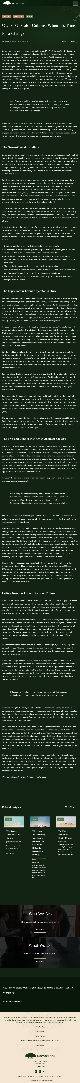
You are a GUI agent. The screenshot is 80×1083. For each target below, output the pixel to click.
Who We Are (40, 1027)
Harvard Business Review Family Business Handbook (40, 1040)
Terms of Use (32, 1076)
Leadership (7, 16)
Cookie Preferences (56, 1076)
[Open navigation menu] (75, 3)
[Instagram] (40, 1071)
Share (64, 42)
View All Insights (70, 807)
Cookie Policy (43, 1076)
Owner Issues (18, 16)
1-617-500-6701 (40, 1067)
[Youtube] (44, 1071)
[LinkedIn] (36, 1071)
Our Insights (40, 1031)
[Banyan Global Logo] (40, 1056)
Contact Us (40, 1045)
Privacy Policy (21, 1076)
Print (73, 42)
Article (29, 16)
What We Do (40, 1036)
